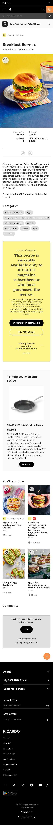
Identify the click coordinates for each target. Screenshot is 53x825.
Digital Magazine (10, 775)
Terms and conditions (27, 817)
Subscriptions (9, 754)
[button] (49, 9)
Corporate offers (10, 764)
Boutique (7, 743)
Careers (6, 769)
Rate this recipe (26, 49)
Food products (9, 759)
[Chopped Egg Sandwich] (14, 564)
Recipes (6, 738)
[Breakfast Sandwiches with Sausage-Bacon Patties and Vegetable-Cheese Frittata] (39, 500)
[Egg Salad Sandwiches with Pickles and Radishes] (39, 564)
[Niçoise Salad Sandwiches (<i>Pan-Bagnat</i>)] (14, 500)
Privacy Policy (26, 812)
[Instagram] (23, 785)
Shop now (27, 464)
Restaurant (8, 748)
